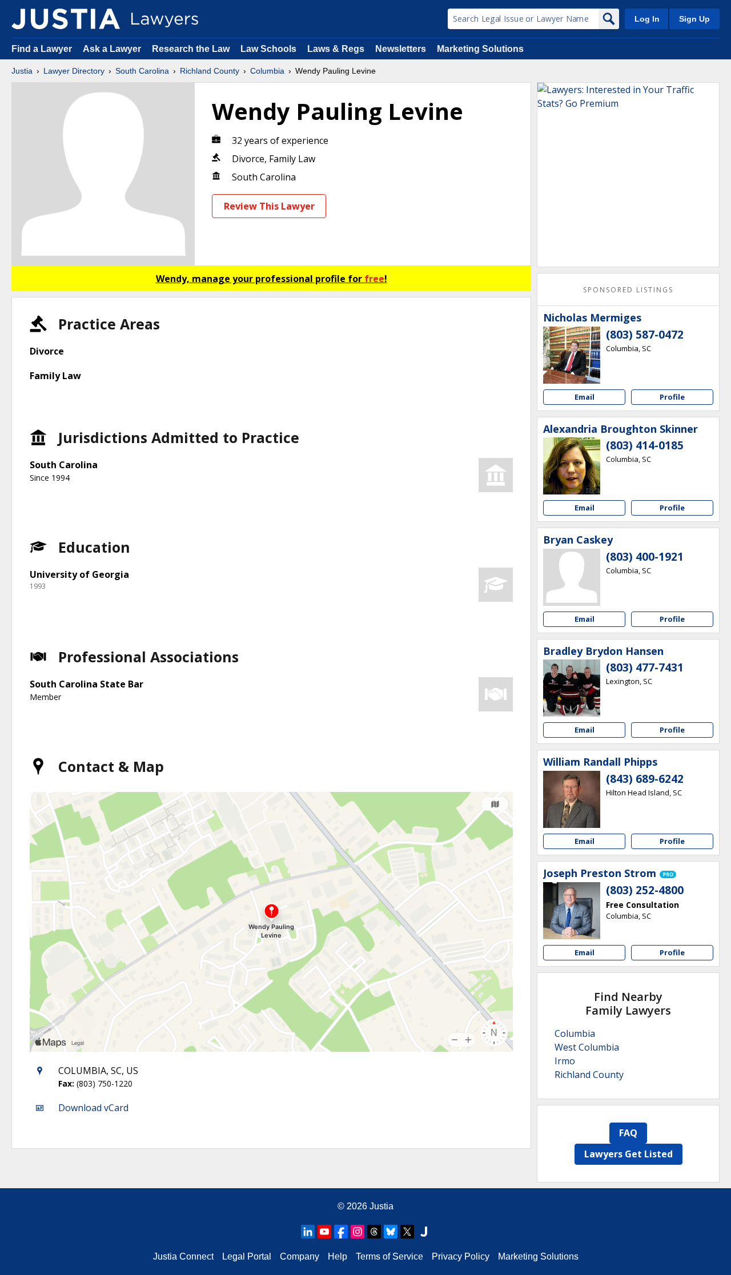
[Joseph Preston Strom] (571, 910)
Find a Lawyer (41, 49)
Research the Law (191, 49)
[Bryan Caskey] (571, 577)
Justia (22, 70)
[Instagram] (357, 1231)
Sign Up (694, 18)
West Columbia (587, 1047)
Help (337, 1256)
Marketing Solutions (480, 49)
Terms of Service (389, 1256)
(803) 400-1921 (645, 556)
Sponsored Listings (628, 290)
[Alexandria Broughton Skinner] (571, 465)
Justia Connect (183, 1256)
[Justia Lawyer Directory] (65, 19)
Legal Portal (246, 1256)
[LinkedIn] (308, 1231)
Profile (672, 397)
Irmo (565, 1061)
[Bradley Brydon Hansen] (571, 688)
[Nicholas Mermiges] (571, 355)
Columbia (267, 70)
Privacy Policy (460, 1256)
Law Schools (268, 49)
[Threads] (374, 1231)
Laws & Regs (335, 49)
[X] (407, 1231)
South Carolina (142, 70)
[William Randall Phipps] (571, 799)
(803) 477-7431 (645, 667)
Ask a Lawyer (113, 49)
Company (299, 1256)
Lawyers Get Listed (628, 1154)
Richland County (209, 70)
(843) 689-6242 (645, 778)
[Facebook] (341, 1231)
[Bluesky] (390, 1231)
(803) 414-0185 (645, 445)
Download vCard (93, 1107)
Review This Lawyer (269, 206)
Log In (647, 18)
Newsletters (400, 49)
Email (585, 397)
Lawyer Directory (74, 70)
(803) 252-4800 (645, 890)
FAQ (628, 1133)
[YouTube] (324, 1231)
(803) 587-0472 (645, 334)
